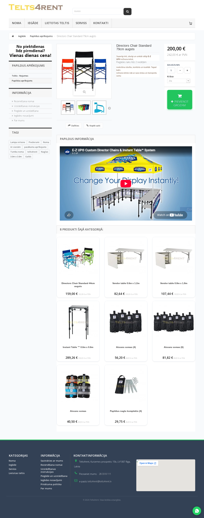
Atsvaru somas (78, 411)
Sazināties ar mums (52, 460)
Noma (16, 23)
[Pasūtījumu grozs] (190, 23)
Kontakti (100, 23)
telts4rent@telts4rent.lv (99, 481)
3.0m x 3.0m (16, 156)
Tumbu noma (17, 151)
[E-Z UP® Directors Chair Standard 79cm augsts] (68, 108)
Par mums (19, 120)
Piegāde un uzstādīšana (26, 110)
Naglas (44, 151)
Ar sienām (15, 147)
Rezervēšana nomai (24, 101)
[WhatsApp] (197, 511)
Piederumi (34, 142)
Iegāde (33, 23)
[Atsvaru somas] (78, 386)
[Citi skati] (109, 108)
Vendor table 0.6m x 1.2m (125, 283)
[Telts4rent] (38, 7)
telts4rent (32, 151)
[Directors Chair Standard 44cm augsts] (78, 258)
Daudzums (173, 64)
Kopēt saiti (95, 125)
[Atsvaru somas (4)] (126, 322)
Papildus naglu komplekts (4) (126, 411)
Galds (28, 156)
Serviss (81, 23)
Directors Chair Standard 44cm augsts (78, 285)
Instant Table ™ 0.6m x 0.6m (78, 347)
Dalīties (75, 125)
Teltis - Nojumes (20, 75)
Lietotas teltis (57, 23)
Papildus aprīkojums (41, 36)
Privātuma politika (51, 484)
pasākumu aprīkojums (35, 147)
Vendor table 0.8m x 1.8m (173, 283)
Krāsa (170, 76)
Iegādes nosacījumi (24, 115)
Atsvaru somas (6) (174, 347)
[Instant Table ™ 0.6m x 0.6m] (78, 322)
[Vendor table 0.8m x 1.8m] (174, 258)
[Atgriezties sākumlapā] (13, 36)
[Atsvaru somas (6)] (174, 322)
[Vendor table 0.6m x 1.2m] (126, 258)
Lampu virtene (17, 142)
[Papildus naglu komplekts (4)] (126, 386)
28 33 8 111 (105, 473)
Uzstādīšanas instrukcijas (27, 106)
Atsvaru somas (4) (126, 347)
